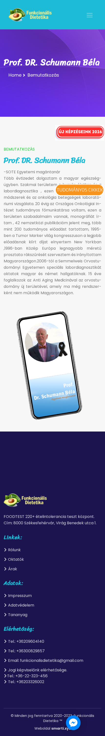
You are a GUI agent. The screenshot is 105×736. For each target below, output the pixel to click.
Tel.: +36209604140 (25, 641)
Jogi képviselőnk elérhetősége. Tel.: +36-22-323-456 (37, 673)
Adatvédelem (20, 605)
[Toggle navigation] (89, 15)
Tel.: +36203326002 (25, 682)
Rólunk (14, 550)
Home (15, 75)
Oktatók (15, 559)
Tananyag (17, 615)
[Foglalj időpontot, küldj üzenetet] (73, 722)
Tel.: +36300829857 (26, 651)
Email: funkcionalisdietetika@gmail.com (45, 660)
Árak (12, 569)
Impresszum (19, 595)
